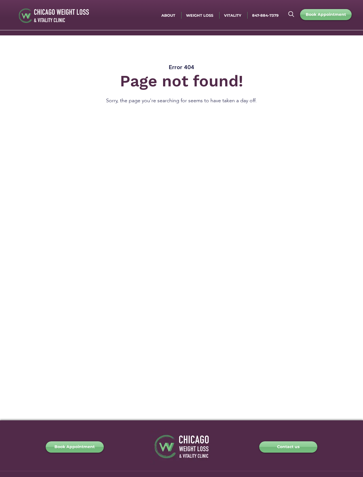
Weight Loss (199, 15)
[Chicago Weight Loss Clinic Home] (181, 462)
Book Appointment (326, 14)
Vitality (232, 15)
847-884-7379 (265, 15)
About (168, 15)
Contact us (288, 446)
